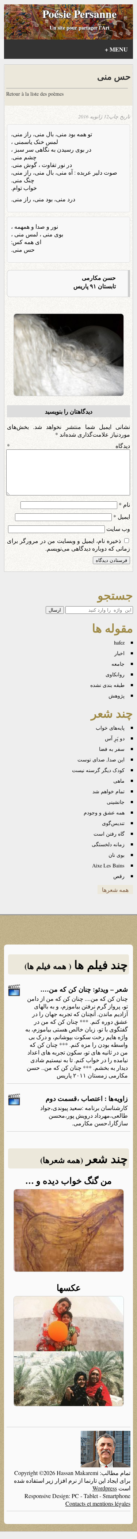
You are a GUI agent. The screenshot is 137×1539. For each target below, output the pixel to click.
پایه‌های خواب (110, 727)
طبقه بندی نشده (107, 684)
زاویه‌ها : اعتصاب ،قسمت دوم (87, 1098)
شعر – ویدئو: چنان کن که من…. (84, 989)
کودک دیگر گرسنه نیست (98, 770)
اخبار (119, 653)
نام (124, 504)
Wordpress (104, 1488)
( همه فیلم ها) (47, 966)
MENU (116, 49)
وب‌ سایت (118, 528)
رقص (119, 876)
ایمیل (121, 516)
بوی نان (117, 854)
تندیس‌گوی (113, 823)
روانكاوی (115, 674)
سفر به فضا (112, 748)
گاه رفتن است (109, 833)
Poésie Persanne (79, 13)
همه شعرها (115, 889)
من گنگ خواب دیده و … (68, 1180)
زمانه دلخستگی (108, 844)
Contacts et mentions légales (97, 1503)
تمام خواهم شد (108, 791)
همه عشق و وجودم (104, 812)
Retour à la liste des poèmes (35, 93)
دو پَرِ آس (115, 738)
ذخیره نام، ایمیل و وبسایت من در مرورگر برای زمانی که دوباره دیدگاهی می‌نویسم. (68, 544)
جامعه (118, 663)
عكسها (69, 1287)
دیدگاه (68, 445)
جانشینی (116, 801)
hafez (119, 642)
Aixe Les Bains (108, 865)
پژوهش (117, 695)
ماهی (119, 780)
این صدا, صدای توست (101, 759)
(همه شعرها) (61, 1160)
